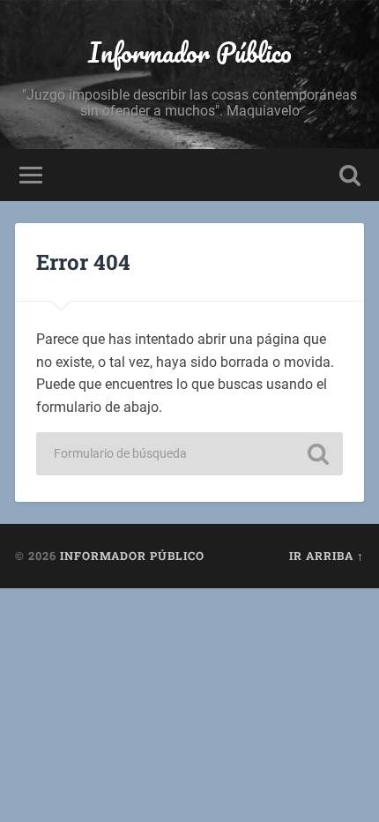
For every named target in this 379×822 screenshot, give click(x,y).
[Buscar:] (189, 453)
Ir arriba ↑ (326, 556)
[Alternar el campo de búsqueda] (349, 175)
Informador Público (190, 52)
